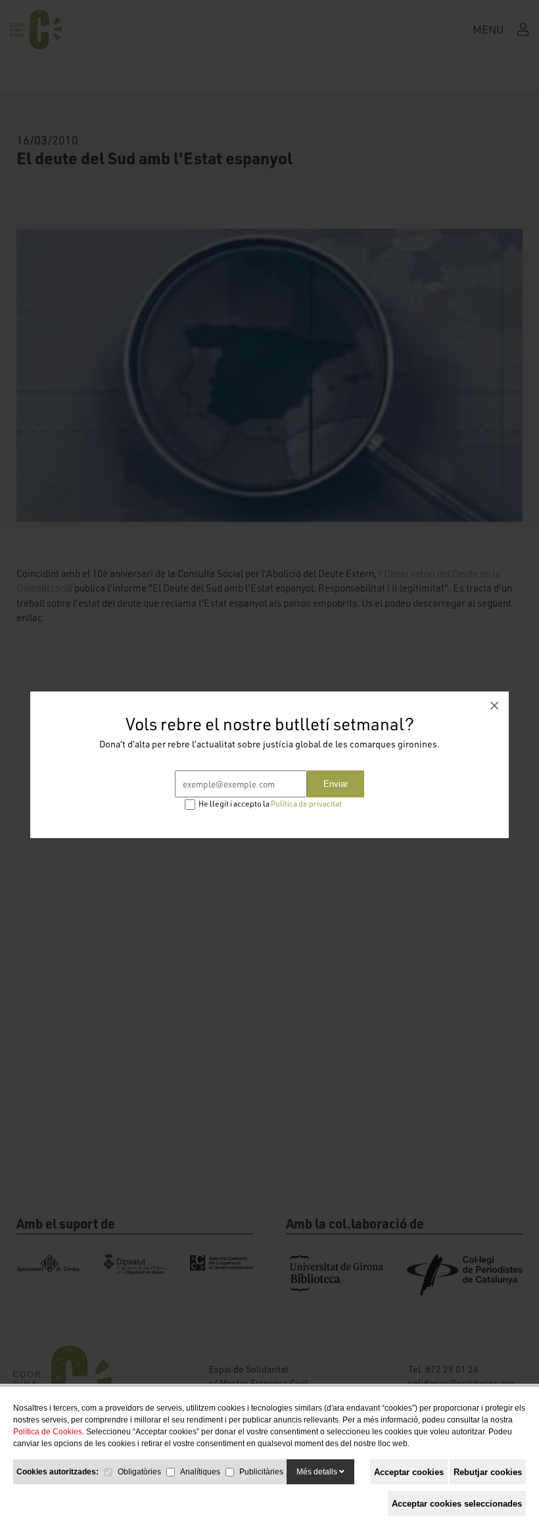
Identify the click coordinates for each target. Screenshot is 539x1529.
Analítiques (200, 1471)
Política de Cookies (47, 1431)
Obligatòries (139, 1471)
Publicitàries (261, 1471)
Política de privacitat (306, 804)
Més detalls (317, 1471)
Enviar (335, 784)
